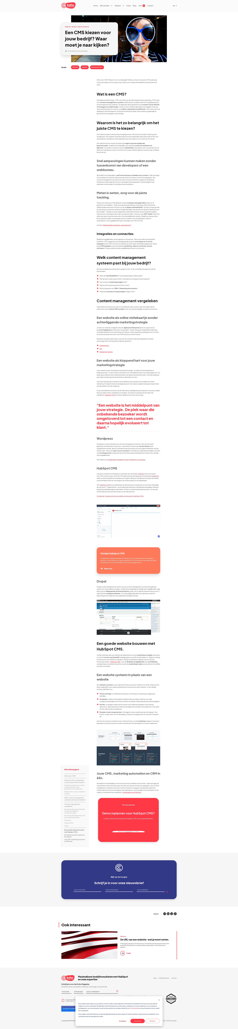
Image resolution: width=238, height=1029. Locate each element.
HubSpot (118, 6)
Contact (150, 6)
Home (95, 6)
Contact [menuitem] (174, 978)
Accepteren (137, 1021)
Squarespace (104, 345)
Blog (134, 6)
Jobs (141, 6)
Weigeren (152, 1021)
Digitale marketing (83, 26)
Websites (68, 26)
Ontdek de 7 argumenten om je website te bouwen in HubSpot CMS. (120, 496)
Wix (100, 349)
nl (174, 5)
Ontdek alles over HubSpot (131, 792)
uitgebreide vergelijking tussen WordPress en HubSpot (126, 460)
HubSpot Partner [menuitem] (164, 978)
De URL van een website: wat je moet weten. (144, 939)
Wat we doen (104, 6)
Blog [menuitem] (155, 978)
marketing (155, 476)
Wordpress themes (106, 352)
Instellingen (122, 1021)
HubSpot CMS (110, 395)
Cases (128, 6)
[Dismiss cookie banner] (159, 1000)
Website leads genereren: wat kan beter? (117, 225)
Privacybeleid (134, 1008)
